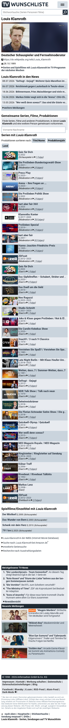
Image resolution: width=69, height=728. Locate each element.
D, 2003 (37, 520)
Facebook (7, 689)
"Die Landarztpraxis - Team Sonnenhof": (35, 573)
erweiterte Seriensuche (14, 546)
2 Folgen (38, 199)
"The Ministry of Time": (35, 590)
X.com (28, 689)
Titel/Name (39, 140)
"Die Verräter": (30, 584)
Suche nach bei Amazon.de (25, 542)
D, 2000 (27, 514)
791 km (6, 530)
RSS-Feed (39, 689)
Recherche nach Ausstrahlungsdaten (22, 550)
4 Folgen (32, 282)
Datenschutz (54, 681)
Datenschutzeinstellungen (16, 684)
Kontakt (20, 681)
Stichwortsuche (40, 714)
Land (5, 146)
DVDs (26, 716)
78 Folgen (38, 219)
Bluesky (19, 689)
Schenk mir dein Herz (14, 525)
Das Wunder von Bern (14, 519)
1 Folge (39, 157)
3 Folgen (38, 167)
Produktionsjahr (56, 140)
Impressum (8, 681)
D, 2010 (37, 525)
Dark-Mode (8, 692)
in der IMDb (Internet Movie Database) (31, 538)
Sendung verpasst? (11, 716)
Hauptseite (24, 714)
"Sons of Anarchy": (35, 596)
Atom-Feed (52, 689)
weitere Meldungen (14, 107)
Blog (34, 684)
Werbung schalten (36, 681)
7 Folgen (32, 438)
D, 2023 (22, 530)
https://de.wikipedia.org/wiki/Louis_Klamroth (27, 59)
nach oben (10, 714)
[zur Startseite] (25, 3)
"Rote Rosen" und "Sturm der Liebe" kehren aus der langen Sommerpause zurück (35, 579)
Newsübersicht (13, 601)
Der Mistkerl (9, 514)
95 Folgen (38, 240)
